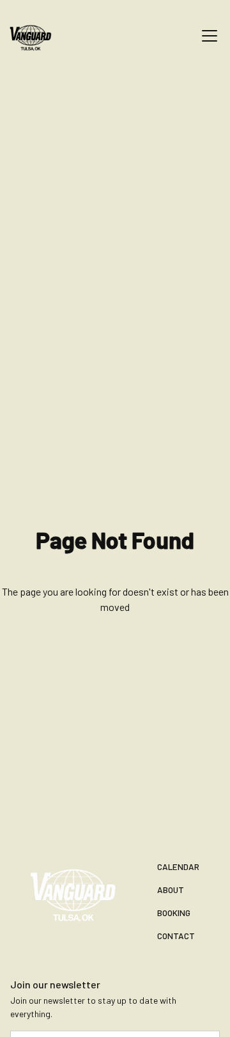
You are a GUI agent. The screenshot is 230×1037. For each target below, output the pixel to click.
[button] (207, 35)
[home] (38, 36)
